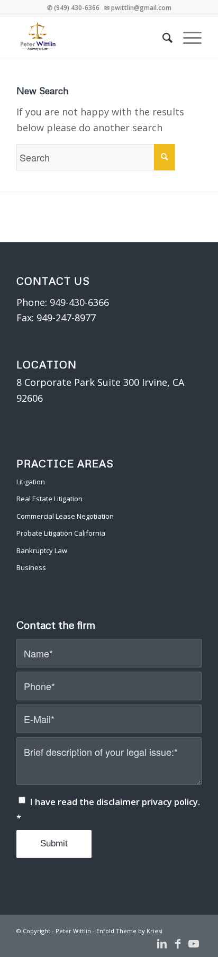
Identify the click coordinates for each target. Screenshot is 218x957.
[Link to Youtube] (194, 944)
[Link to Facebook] (178, 944)
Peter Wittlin (73, 931)
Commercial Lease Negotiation (65, 516)
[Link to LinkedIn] (162, 944)
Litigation (30, 481)
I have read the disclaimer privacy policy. (108, 810)
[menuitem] (162, 37)
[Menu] (187, 37)
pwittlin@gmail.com (141, 7)
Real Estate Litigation (49, 498)
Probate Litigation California (60, 533)
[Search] (162, 37)
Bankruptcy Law (41, 550)
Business (31, 567)
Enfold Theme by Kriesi (129, 931)
